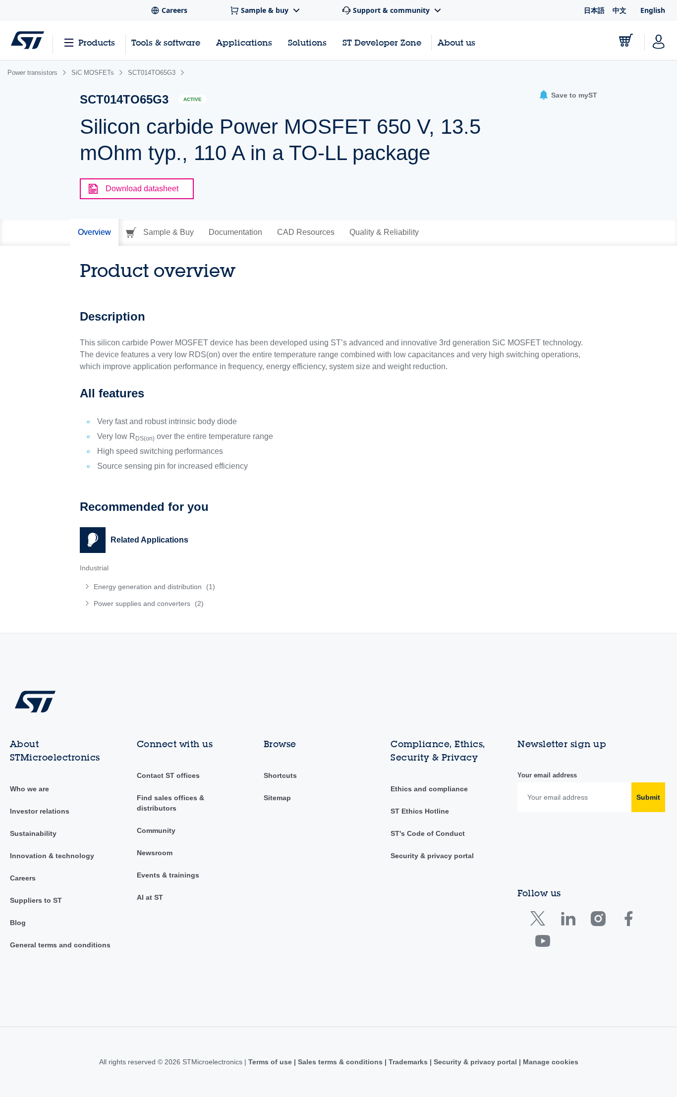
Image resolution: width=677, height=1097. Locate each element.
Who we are (29, 789)
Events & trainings (168, 875)
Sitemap (277, 798)
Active (192, 99)
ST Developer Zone (381, 43)
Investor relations (39, 811)
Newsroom (154, 853)
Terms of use (271, 1062)
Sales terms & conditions (340, 1062)
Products (96, 42)
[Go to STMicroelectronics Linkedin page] (567, 921)
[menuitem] (204, 586)
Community (156, 830)
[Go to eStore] (626, 40)
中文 (619, 10)
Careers (23, 878)
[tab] (94, 232)
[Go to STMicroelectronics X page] (540, 921)
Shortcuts (280, 775)
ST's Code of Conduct (428, 833)
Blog (18, 923)
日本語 (594, 10)
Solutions (307, 42)
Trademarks (408, 1062)
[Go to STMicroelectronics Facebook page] (628, 921)
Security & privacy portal (432, 856)
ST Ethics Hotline (420, 811)
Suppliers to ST (36, 900)
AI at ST (150, 897)
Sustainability (33, 833)
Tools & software (165, 42)
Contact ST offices (168, 775)
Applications (244, 42)
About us (456, 42)
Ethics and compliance (429, 789)
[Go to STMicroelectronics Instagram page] (598, 921)
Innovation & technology (52, 856)
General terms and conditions (60, 945)
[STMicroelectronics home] (27, 40)
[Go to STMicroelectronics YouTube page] (542, 943)
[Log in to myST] (659, 40)
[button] (568, 95)
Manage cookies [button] (549, 1062)
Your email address (547, 775)
